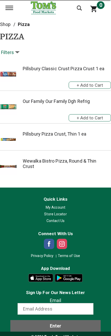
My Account (55, 207)
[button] (90, 84)
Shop (5, 24)
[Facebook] (49, 244)
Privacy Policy (42, 256)
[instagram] (62, 244)
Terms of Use (69, 256)
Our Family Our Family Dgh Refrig (56, 101)
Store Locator (55, 214)
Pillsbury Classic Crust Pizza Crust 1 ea (63, 68)
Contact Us (55, 221)
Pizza (24, 24)
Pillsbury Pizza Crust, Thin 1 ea (54, 134)
